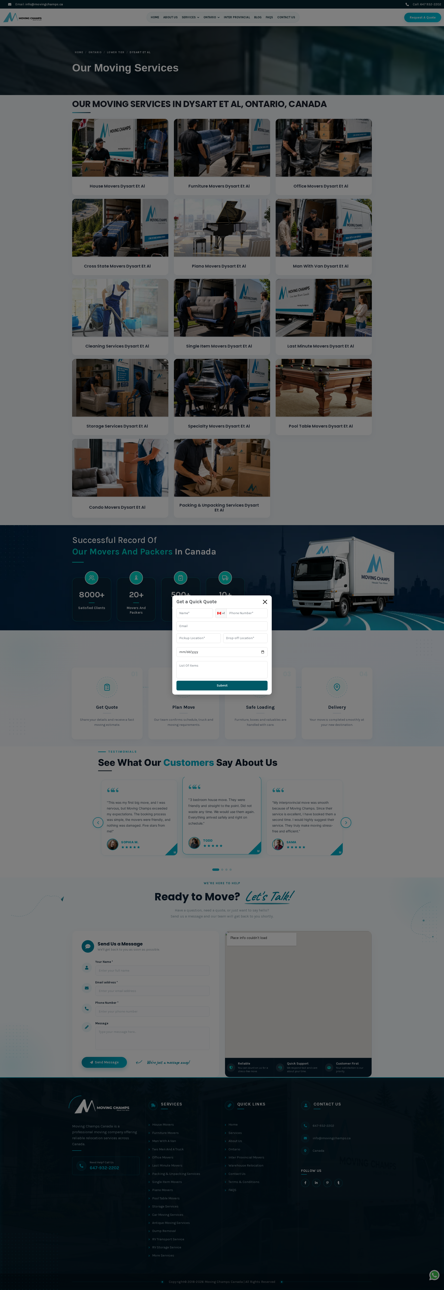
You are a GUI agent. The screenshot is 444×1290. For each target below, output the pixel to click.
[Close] (265, 601)
